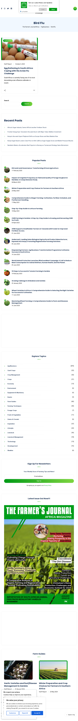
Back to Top (71, 714)
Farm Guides (12, 401)
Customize (12, 713)
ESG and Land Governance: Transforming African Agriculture (35, 168)
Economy (11, 384)
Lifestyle (10, 428)
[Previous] (37, 696)
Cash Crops (11, 370)
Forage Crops (12, 410)
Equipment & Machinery (16, 393)
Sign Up (39, 481)
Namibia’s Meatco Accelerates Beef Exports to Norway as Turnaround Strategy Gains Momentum (38, 145)
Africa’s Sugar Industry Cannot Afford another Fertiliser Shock (27, 127)
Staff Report (8, 64)
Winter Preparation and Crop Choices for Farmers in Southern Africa (38, 188)
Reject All (25, 713)
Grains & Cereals (13, 419)
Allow (53, 9)
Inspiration (11, 424)
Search (6, 100)
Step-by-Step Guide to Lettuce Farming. (27, 209)
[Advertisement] (39, 330)
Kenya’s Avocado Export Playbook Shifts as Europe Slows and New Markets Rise (33, 136)
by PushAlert (25, 11)
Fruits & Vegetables (14, 415)
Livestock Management (15, 437)
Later (42, 9)
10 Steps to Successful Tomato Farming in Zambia (31, 271)
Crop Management (14, 375)
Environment (12, 388)
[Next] (40, 696)
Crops (10, 379)
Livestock (11, 433)
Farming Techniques (14, 406)
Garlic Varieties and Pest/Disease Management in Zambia (20, 684)
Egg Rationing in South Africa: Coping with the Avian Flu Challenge (18, 71)
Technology (12, 441)
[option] (21, 675)
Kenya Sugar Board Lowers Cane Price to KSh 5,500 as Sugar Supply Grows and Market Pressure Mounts (40, 141)
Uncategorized (13, 446)
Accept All (37, 713)
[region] (25, 707)
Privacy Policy (47, 485)
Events (10, 397)
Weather (10, 450)
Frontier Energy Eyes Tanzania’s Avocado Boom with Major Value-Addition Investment (34, 132)
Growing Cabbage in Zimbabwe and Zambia (28, 281)
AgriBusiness (8, 40)
